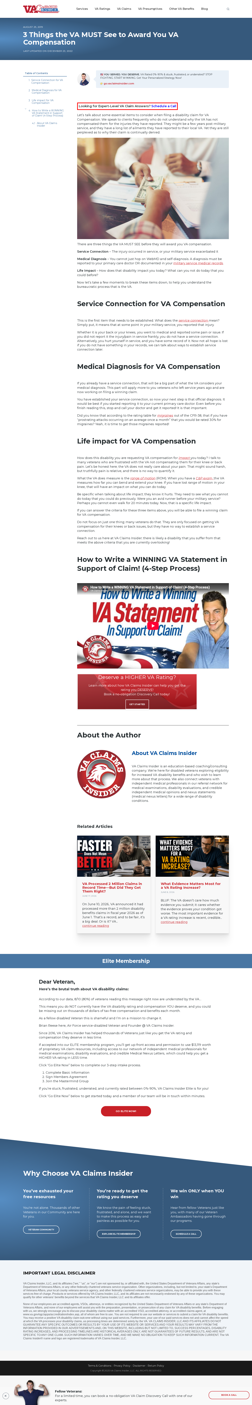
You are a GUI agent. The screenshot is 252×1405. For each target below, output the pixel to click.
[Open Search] (228, 8)
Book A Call (229, 1395)
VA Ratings (102, 8)
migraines (165, 415)
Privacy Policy (122, 1365)
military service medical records (198, 263)
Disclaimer (139, 1365)
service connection (194, 320)
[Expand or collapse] (25, 109)
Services (82, 8)
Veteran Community (41, 1229)
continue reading (95, 926)
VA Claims (124, 8)
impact (185, 458)
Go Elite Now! (126, 1111)
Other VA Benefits (181, 8)
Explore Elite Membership (119, 1234)
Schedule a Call (163, 106)
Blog (204, 8)
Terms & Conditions (99, 1365)
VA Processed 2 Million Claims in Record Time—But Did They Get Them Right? (112, 887)
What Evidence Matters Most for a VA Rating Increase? (191, 886)
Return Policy (156, 1365)
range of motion (142, 478)
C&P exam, (205, 478)
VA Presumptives (150, 8)
